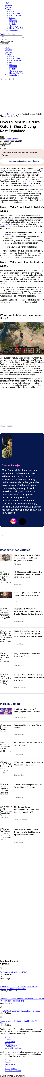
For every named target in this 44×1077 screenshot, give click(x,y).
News (7, 3)
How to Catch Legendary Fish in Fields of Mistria (20, 1011)
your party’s (5, 224)
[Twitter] (22, 521)
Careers (8, 1040)
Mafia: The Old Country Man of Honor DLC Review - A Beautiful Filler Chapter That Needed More (28, 633)
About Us (8, 1037)
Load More (4, 44)
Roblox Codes (15, 13)
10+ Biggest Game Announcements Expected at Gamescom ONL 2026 (26, 809)
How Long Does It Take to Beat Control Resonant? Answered (27, 594)
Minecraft (13, 20)
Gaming (8, 9)
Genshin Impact (15, 26)
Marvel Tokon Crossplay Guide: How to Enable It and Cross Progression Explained (27, 558)
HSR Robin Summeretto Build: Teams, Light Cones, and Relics (27, 710)
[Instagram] (13, 521)
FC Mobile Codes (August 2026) (13, 972)
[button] (23, 37)
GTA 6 (12, 18)
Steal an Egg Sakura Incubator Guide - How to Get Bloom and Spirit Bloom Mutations (27, 832)
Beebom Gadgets (12, 30)
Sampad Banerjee (11, 465)
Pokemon (13, 22)
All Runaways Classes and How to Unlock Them (28, 744)
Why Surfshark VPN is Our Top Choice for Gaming (27, 654)
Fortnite (12, 24)
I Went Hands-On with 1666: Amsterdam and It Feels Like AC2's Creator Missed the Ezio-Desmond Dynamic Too (29, 613)
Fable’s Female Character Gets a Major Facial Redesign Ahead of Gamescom (19, 988)
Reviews (8, 7)
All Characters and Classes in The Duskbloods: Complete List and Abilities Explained (28, 574)
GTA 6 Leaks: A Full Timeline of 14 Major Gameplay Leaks (28, 763)
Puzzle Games (15, 16)
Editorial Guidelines (13, 1048)
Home (2, 114)
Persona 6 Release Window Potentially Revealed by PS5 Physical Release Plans (22, 1000)
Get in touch (10, 1042)
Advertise (9, 1044)
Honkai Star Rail (16, 28)
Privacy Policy (11, 1046)
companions (27, 183)
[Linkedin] (5, 521)
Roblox (12, 11)
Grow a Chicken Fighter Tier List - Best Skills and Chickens (28, 786)
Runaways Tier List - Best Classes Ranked (28, 726)
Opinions (8, 5)
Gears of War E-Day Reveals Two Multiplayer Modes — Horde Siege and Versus (29, 677)
